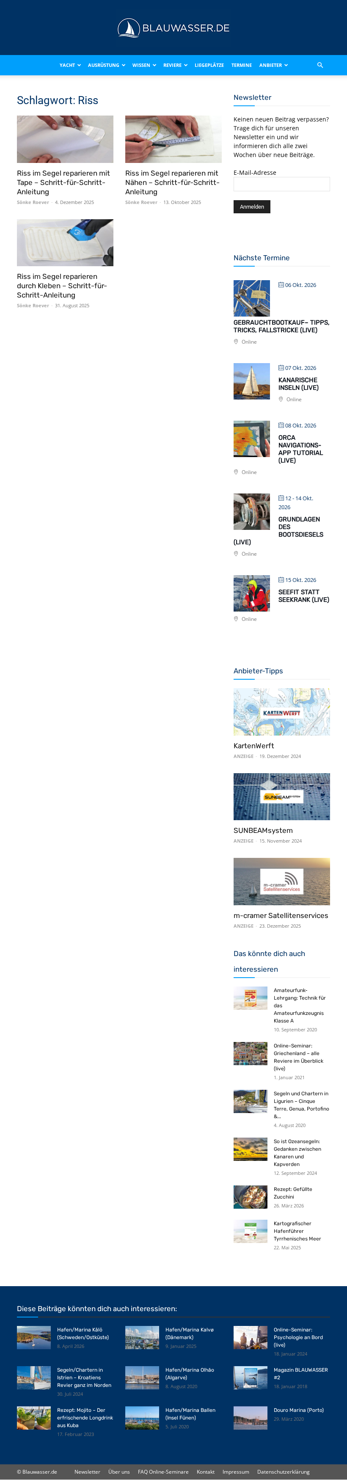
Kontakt (206, 1471)
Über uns (119, 1471)
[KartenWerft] (282, 712)
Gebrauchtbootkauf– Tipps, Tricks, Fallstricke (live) (282, 326)
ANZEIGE (243, 756)
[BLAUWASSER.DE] (173, 28)
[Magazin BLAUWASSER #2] (250, 1377)
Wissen (141, 65)
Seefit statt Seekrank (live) (303, 596)
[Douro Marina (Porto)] (250, 1418)
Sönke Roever (33, 202)
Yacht (67, 65)
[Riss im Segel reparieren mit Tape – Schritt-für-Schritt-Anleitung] (65, 139)
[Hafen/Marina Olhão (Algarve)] (142, 1377)
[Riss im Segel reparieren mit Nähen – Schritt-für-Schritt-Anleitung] (173, 139)
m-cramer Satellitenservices (281, 915)
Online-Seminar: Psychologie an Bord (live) (298, 1337)
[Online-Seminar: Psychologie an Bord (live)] (250, 1337)
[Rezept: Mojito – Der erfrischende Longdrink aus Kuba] (34, 1418)
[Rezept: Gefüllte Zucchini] (250, 1197)
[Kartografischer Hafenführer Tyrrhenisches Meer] (250, 1231)
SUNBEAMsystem (263, 830)
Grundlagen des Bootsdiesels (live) (278, 530)
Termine (241, 65)
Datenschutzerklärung (283, 1471)
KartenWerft (254, 745)
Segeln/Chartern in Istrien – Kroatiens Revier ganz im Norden (84, 1377)
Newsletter (87, 1471)
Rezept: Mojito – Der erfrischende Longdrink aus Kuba (85, 1417)
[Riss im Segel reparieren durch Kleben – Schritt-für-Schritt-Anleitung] (65, 243)
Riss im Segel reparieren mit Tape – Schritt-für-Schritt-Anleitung (63, 182)
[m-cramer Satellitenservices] (282, 881)
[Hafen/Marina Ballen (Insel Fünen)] (142, 1418)
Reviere (172, 65)
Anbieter (270, 65)
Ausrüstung (103, 65)
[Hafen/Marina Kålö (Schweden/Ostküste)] (34, 1337)
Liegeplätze (209, 65)
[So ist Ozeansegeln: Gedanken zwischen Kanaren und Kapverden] (250, 1149)
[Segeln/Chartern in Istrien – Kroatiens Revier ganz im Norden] (34, 1377)
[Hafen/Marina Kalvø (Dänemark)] (142, 1337)
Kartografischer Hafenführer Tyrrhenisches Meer (297, 1231)
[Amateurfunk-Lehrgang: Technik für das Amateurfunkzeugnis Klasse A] (250, 998)
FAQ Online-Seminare (163, 1471)
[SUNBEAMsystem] (282, 797)
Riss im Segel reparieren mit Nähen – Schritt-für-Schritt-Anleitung (172, 182)
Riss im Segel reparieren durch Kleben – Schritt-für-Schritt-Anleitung (62, 285)
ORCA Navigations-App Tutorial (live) (300, 449)
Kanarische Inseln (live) (298, 383)
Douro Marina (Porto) (299, 1410)
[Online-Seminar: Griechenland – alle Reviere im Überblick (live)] (250, 1053)
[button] (320, 65)
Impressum (236, 1471)
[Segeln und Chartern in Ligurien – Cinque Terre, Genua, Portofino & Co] (250, 1101)
